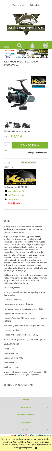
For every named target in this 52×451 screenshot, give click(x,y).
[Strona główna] (26, 23)
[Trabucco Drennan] (26, 53)
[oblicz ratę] (14, 204)
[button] (6, 45)
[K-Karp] (20, 177)
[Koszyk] (45, 45)
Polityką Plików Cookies (23, 442)
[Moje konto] (32, 45)
